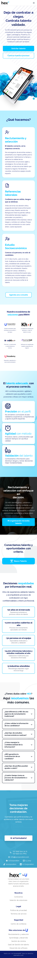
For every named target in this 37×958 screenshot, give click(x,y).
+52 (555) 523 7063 (19, 853)
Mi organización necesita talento (18, 522)
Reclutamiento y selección (18, 934)
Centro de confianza (18, 924)
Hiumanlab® (17, 953)
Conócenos (18, 897)
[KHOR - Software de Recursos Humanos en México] (5, 2)
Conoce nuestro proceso (18, 55)
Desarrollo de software (18, 948)
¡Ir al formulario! (18, 838)
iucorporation (11, 864)
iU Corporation (28, 864)
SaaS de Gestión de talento (18, 945)
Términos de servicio (18, 914)
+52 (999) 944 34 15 (20, 851)
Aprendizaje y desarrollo (18, 938)
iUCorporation (13, 861)
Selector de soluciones (18, 900)
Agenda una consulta (18, 295)
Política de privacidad (18, 910)
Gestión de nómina (18, 941)
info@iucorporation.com (20, 857)
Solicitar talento (18, 48)
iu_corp (28, 861)
